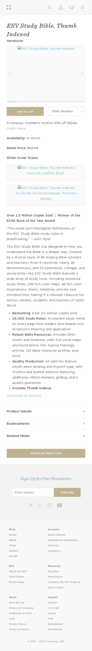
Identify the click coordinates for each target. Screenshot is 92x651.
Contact (52, 602)
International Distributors (63, 540)
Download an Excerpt (24, 395)
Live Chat (53, 608)
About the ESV (18, 571)
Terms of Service (19, 629)
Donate (13, 556)
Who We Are (17, 602)
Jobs (12, 618)
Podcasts (53, 571)
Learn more (16, 128)
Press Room (55, 576)
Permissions (55, 629)
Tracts (12, 545)
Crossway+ (54, 550)
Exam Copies (56, 587)
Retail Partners (57, 534)
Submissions (55, 624)
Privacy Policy (17, 624)
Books (13, 534)
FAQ (50, 618)
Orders (52, 613)
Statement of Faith (20, 613)
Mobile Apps (16, 582)
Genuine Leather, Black (46, 173)
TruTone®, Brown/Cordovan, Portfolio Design (46, 195)
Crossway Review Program (64, 582)
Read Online (16, 576)
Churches (53, 545)
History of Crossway (21, 608)
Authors (13, 550)
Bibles (13, 540)
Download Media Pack (46, 453)
